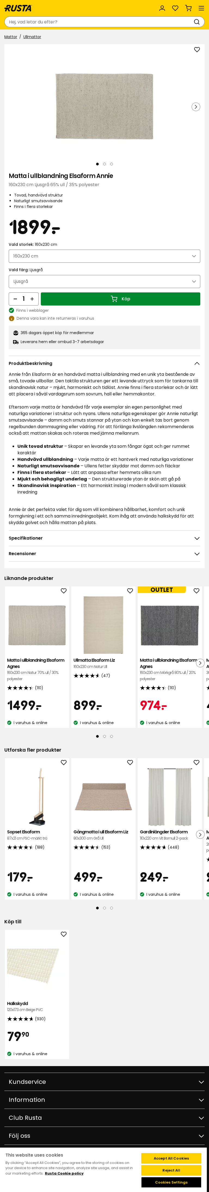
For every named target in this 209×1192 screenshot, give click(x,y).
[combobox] (99, 21)
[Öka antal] (32, 299)
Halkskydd (25, 1006)
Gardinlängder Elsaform (164, 835)
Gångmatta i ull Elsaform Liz (100, 835)
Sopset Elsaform (27, 835)
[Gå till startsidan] (18, 8)
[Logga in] (162, 8)
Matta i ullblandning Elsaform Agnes (35, 669)
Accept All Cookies (171, 1158)
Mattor (10, 37)
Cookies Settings (171, 1182)
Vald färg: (26, 270)
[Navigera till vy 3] (111, 164)
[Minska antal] (15, 299)
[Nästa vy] (196, 106)
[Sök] (197, 21)
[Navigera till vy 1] (97, 164)
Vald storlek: (33, 244)
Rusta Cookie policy (64, 1173)
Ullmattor (32, 37)
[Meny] (201, 8)
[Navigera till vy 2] (104, 164)
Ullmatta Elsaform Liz (94, 663)
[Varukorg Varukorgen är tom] (188, 8)
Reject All (171, 1170)
